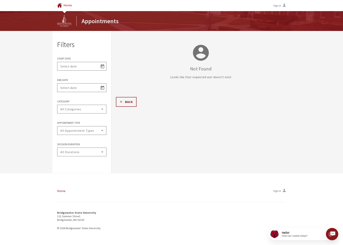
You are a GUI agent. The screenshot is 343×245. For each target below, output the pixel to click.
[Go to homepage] (64, 21)
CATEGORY (63, 101)
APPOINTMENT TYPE (68, 123)
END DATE (62, 80)
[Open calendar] (102, 66)
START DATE (64, 58)
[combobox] (81, 109)
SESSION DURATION (68, 144)
